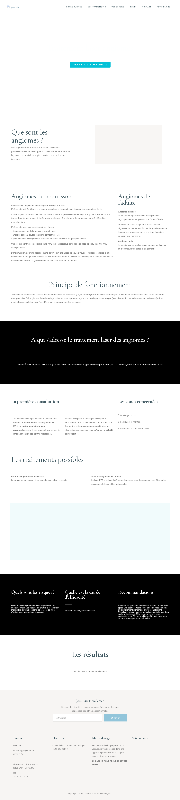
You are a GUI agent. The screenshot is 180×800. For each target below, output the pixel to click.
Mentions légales (104, 793)
